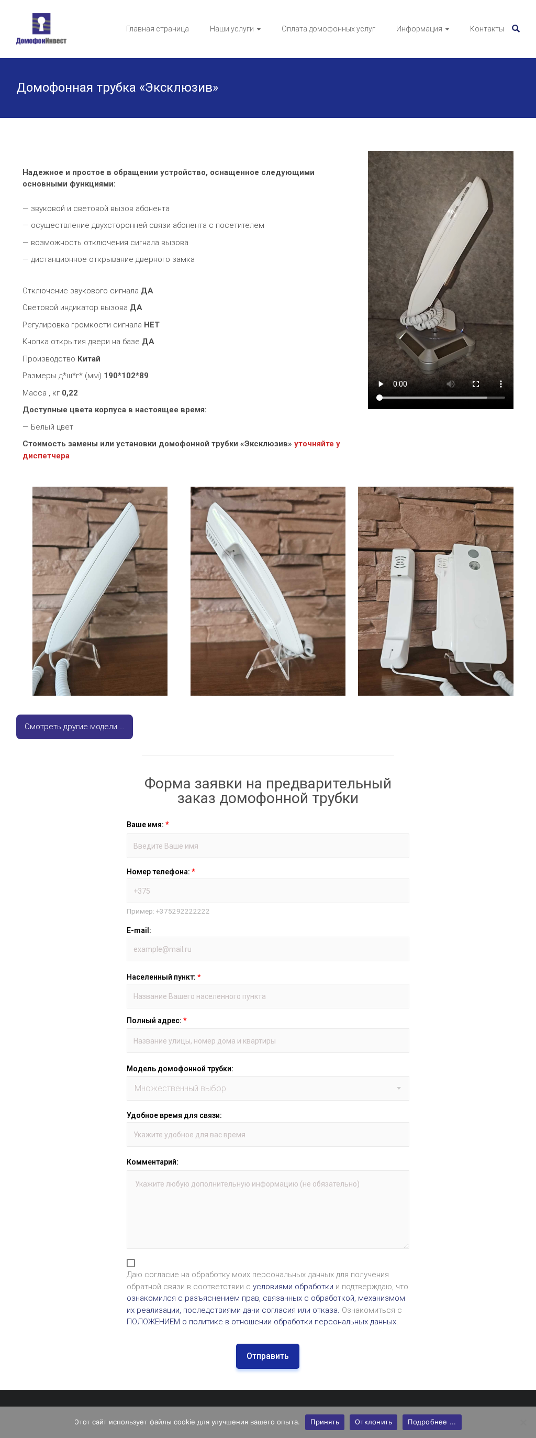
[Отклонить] (523, 1422)
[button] (100, 591)
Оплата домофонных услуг (328, 29)
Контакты (487, 29)
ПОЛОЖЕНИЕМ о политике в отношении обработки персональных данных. (262, 1321)
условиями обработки (293, 1286)
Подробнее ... (432, 1422)
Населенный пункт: (163, 977)
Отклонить (373, 1422)
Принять (324, 1422)
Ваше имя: (148, 824)
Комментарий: (152, 1162)
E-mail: (139, 930)
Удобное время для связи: (174, 1115)
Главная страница (157, 29)
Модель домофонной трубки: (180, 1068)
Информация (419, 29)
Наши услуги (232, 29)
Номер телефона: (161, 872)
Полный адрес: (156, 1020)
